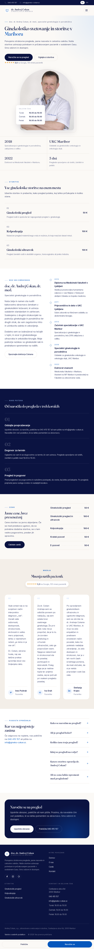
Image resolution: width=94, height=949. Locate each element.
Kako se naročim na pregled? (65, 723)
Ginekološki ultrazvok (20, 53)
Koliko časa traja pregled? (64, 742)
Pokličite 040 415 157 (48, 829)
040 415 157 (12, 3)
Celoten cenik (14, 545)
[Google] (18, 876)
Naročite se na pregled (18, 57)
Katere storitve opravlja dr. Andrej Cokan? (64, 763)
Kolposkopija (16, 47)
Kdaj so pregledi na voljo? (64, 752)
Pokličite (24, 944)
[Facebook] (7, 876)
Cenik (51, 867)
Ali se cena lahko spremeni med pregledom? (64, 777)
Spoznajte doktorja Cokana (20, 354)
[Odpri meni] (86, 10)
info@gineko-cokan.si (31, 3)
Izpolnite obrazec (22, 829)
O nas (51, 862)
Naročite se (70, 944)
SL (83, 2)
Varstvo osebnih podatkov (15, 935)
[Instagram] (13, 876)
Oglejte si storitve (46, 57)
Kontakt (52, 871)
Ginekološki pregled (19, 40)
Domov (52, 858)
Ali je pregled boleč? (61, 733)
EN (87, 2)
